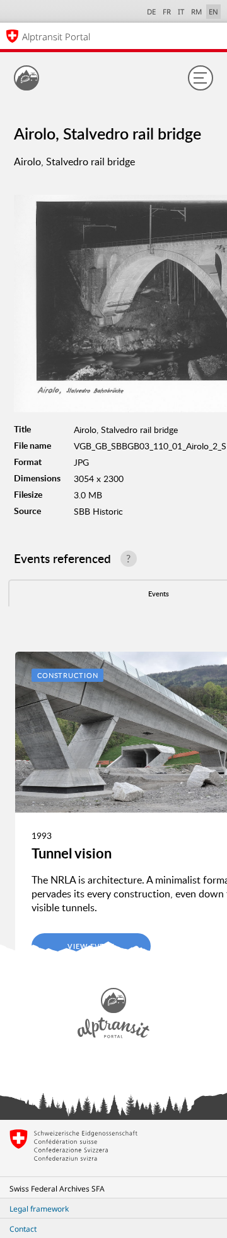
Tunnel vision (72, 853)
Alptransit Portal (56, 36)
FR (167, 11)
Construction (67, 675)
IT (181, 11)
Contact (23, 1229)
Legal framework (39, 1208)
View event (91, 946)
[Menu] (200, 77)
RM (196, 11)
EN (213, 11)
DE (151, 11)
